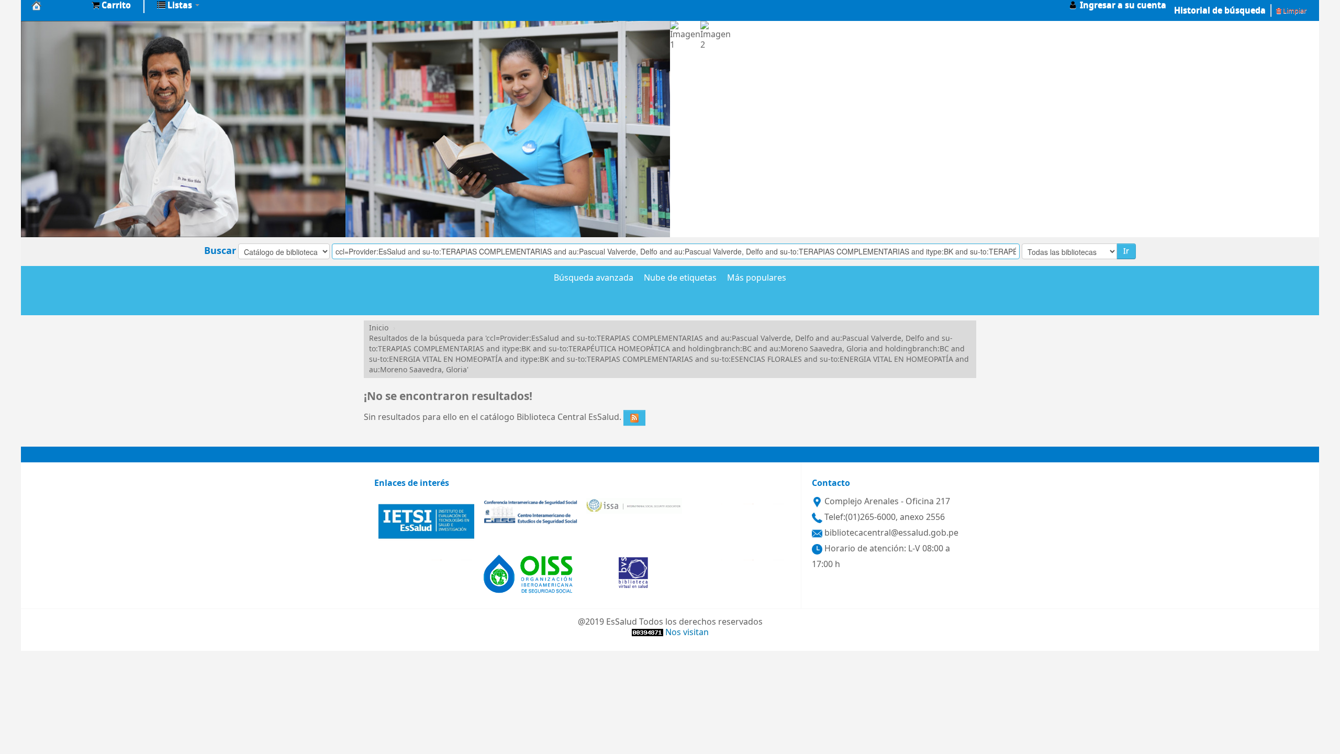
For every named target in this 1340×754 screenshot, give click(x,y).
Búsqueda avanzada (593, 278)
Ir (1126, 251)
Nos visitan (687, 632)
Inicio (378, 328)
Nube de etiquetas (680, 278)
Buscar (220, 251)
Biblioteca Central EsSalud (57, 5)
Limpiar (1293, 11)
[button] (111, 5)
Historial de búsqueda (1220, 10)
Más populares (756, 278)
